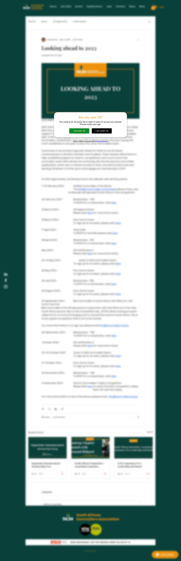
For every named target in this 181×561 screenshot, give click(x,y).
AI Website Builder (101, 142)
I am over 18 (79, 131)
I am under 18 (101, 131)
